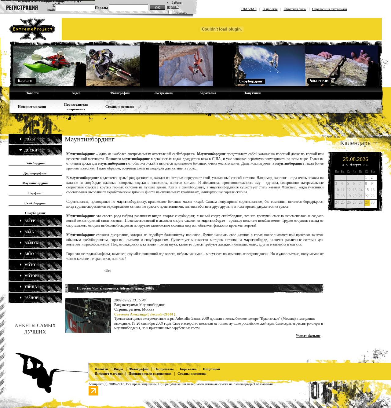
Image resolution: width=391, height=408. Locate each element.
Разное (31, 298)
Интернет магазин (32, 106)
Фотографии (120, 93)
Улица (30, 287)
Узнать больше (308, 336)
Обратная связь (295, 9)
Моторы (32, 276)
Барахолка (207, 93)
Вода (29, 232)
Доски (30, 150)
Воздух (31, 243)
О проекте (270, 9)
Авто (29, 254)
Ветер (29, 221)
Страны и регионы (119, 106)
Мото (29, 265)
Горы (29, 139)
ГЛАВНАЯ (249, 9)
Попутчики (252, 93)
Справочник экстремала (329, 9)
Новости (31, 93)
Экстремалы (164, 93)
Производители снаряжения (150, 373)
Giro (107, 270)
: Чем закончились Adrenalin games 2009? (116, 288)
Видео (76, 93)
